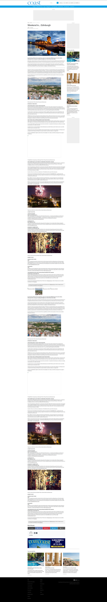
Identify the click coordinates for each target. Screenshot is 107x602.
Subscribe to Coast (30, 583)
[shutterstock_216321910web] (31, 291)
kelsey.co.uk (77, 583)
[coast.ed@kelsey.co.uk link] (34, 533)
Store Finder (29, 598)
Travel (44, 6)
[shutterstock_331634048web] (54, 291)
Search (57, 3)
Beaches (41, 581)
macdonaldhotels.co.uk (31, 278)
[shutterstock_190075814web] (38, 291)
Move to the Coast (40, 6)
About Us (67, 2)
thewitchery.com (43, 231)
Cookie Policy (29, 592)
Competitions (72, 6)
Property (34, 6)
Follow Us (61, 2)
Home (28, 22)
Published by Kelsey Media (31, 581)
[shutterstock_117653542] (46, 291)
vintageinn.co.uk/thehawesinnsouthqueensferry (35, 219)
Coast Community (54, 6)
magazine (35, 281)
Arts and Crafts (66, 6)
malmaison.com (48, 270)
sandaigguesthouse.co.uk (35, 264)
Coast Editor (31, 27)
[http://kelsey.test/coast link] (36, 533)
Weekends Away (49, 280)
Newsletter (77, 2)
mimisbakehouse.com (33, 225)
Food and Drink (60, 6)
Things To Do (48, 6)
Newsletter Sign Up (30, 594)
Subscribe (71, 2)
